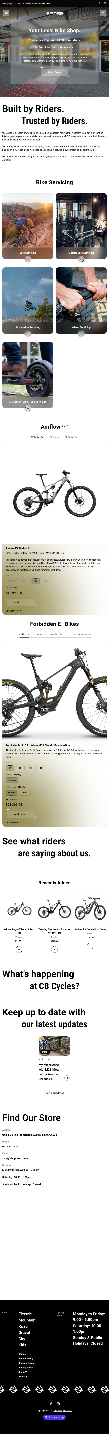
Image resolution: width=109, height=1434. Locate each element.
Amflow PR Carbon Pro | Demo (90, 929)
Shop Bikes (54, 72)
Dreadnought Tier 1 (58, 634)
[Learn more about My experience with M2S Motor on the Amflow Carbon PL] (54, 1046)
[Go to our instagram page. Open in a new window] (105, 3)
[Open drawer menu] (6, 13)
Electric (25, 1314)
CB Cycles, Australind (63, 1410)
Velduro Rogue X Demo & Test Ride (19, 931)
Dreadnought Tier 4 (81, 634)
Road (23, 1326)
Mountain (26, 1320)
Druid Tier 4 (40, 634)
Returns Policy (25, 1358)
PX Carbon (54, 437)
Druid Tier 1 (24, 634)
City (21, 1338)
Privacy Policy (25, 1367)
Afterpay (22, 1376)
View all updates (54, 1093)
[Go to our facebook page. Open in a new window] (99, 3)
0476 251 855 (10, 1146)
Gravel (24, 1332)
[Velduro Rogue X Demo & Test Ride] (19, 909)
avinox (45, 1052)
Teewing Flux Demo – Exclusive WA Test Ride (54, 931)
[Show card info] (27, 259)
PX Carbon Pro (37, 437)
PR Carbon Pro (71, 437)
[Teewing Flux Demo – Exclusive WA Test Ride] (54, 909)
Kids (22, 1345)
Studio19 (23, 1372)
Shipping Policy (26, 1363)
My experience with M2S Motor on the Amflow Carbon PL (50, 1072)
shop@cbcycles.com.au (15, 1158)
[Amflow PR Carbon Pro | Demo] (90, 909)
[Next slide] (74, 959)
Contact (22, 1354)
